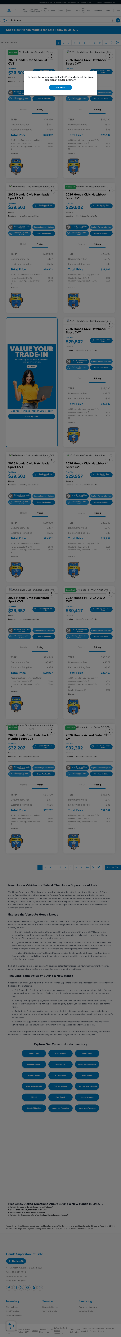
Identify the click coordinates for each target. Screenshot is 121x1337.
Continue (60, 87)
